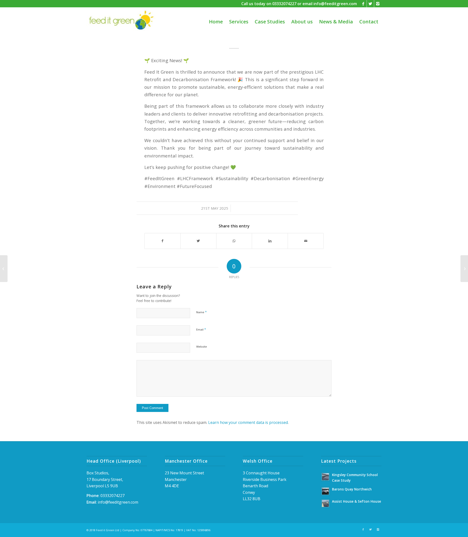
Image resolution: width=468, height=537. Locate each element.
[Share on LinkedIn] (270, 240)
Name (201, 312)
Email (201, 329)
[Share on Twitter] (198, 240)
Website (201, 346)
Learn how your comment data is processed (248, 422)
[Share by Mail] (305, 240)
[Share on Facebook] (162, 240)
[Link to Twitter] (370, 3)
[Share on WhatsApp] (234, 240)
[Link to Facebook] (363, 3)
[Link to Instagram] (377, 3)
